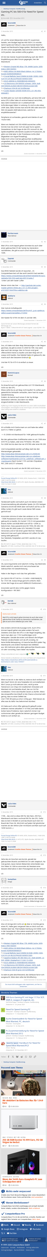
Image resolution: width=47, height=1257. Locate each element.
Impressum (5, 1247)
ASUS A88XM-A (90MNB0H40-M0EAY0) (19, 81)
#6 (45, 381)
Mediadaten (21, 1247)
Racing (13, 1048)
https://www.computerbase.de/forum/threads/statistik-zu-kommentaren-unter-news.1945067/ (19, 661)
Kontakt (12, 1247)
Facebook (40, 1225)
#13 (44, 855)
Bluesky (28, 1225)
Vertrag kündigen (7, 1250)
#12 (44, 812)
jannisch (8, 1036)
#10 (44, 609)
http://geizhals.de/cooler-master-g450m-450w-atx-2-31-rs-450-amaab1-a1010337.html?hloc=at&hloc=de (21, 287)
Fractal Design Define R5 (9, 478)
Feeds (6, 1225)
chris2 (8, 1048)
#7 (45, 423)
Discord (17, 1225)
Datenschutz (30, 1250)
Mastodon (37, 1229)
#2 (45, 242)
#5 (45, 342)
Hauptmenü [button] (4, 3)
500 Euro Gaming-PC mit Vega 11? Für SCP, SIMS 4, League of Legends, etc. (25, 998)
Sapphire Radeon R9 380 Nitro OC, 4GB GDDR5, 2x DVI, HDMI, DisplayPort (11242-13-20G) (22, 959)
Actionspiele (17, 1024)
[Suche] (45, 3)
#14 (44, 888)
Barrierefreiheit (19, 1250)
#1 (45, 31)
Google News (9, 1229)
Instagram (23, 1229)
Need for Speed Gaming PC (18, 1009)
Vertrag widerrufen (32, 1247)
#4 (45, 304)
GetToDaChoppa (11, 1002)
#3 (45, 267)
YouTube (13, 1233)
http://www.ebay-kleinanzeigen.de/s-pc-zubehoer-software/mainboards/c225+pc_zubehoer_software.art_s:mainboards (23, 458)
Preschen (9, 1024)
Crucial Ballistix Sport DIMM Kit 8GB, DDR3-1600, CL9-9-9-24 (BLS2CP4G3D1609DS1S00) (22, 77)
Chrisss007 (9, 1012)
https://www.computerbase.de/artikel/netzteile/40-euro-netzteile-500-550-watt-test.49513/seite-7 (23, 276)
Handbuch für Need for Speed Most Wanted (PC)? (23, 1044)
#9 (45, 560)
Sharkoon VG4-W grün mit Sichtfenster (19, 970)
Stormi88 (6, 18)
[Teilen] (41, 31)
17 (5, 1146)
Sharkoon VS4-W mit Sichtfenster (17, 88)
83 (5, 1106)
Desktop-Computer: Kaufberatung (28, 1002)
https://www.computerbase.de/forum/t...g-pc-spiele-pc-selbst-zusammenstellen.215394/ (23, 311)
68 (5, 1185)
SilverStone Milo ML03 (8, 482)
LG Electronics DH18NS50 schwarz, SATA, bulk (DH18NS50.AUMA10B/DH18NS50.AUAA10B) (20, 84)
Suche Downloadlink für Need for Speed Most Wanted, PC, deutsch (24, 1020)
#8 (45, 498)
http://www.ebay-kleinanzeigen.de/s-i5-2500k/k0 (20, 454)
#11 (44, 676)
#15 (44, 920)
